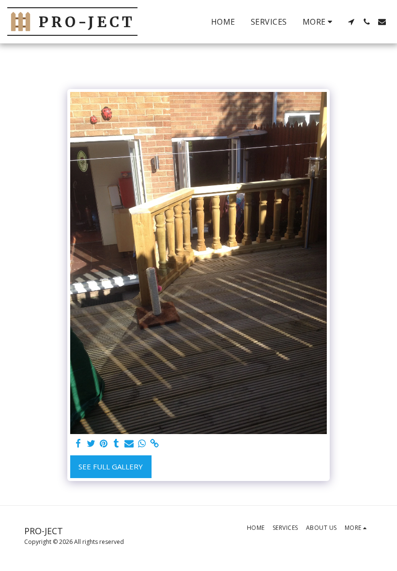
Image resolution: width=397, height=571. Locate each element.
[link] (154, 443)
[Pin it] (103, 443)
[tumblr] (116, 443)
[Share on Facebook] (78, 443)
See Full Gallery (110, 466)
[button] (351, 22)
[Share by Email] (129, 443)
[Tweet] (90, 443)
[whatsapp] (141, 443)
